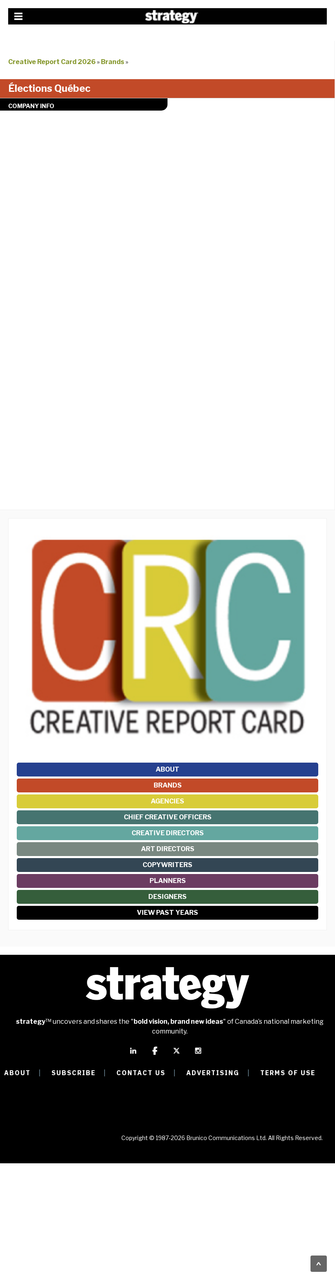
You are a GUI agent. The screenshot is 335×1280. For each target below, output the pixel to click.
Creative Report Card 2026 (52, 62)
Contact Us (140, 1073)
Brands (112, 62)
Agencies (167, 801)
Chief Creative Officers (168, 817)
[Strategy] (171, 16)
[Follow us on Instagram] (198, 1054)
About (167, 769)
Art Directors (167, 849)
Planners (168, 881)
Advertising (212, 1073)
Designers (167, 897)
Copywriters (167, 865)
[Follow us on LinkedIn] (133, 1054)
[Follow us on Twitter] (176, 1054)
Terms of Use (287, 1073)
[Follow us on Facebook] (155, 1054)
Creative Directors (168, 833)
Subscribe (73, 1073)
